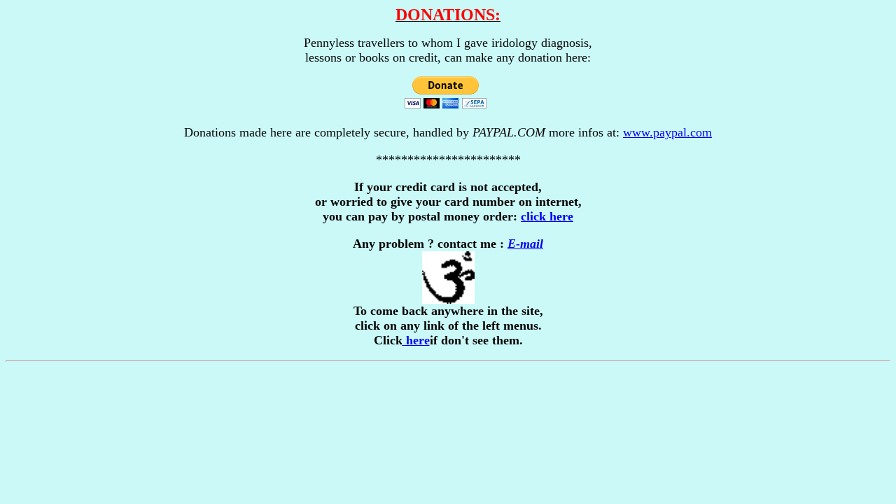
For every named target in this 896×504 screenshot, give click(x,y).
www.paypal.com (667, 132)
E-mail (525, 244)
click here (547, 216)
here (416, 340)
